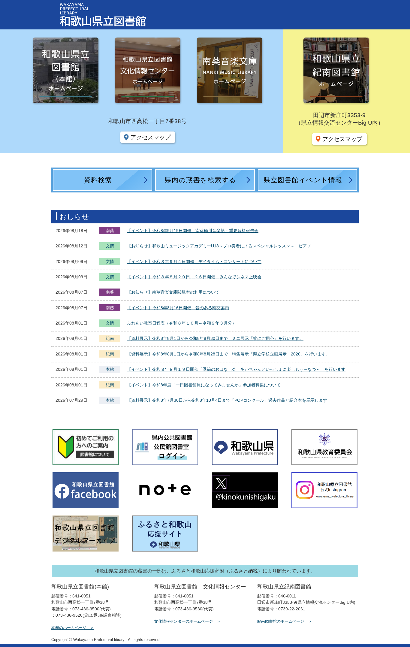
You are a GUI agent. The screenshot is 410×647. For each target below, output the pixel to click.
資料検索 (98, 180)
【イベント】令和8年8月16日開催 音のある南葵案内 (178, 307)
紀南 (110, 338)
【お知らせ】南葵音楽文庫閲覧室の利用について (173, 292)
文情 (110, 246)
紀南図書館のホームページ (280, 621)
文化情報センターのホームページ (183, 621)
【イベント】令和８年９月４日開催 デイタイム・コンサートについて (194, 261)
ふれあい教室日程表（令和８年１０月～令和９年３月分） (181, 323)
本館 (110, 369)
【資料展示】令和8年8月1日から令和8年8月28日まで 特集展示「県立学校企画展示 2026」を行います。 (228, 354)
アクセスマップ (150, 137)
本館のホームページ (68, 627)
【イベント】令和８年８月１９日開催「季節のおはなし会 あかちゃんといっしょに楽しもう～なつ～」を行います (236, 369)
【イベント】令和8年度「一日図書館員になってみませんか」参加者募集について (204, 384)
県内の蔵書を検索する (201, 180)
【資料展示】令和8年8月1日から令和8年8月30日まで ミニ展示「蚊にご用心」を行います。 (215, 338)
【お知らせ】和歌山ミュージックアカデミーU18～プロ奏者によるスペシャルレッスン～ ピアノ (219, 245)
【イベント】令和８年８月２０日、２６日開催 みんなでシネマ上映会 (194, 276)
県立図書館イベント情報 (303, 180)
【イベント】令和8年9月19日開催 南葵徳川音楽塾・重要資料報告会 (192, 230)
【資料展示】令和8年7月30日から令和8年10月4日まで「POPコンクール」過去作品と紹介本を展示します (227, 400)
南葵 (110, 230)
